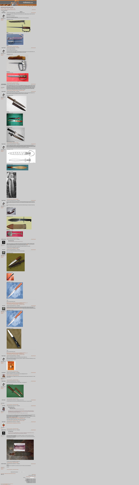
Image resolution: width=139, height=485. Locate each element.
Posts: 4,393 (2, 151)
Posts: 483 (2, 436)
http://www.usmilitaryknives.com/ (21, 418)
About (26, 0)
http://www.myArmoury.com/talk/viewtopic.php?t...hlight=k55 (14, 308)
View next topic (34, 476)
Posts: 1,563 (2, 88)
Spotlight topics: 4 (2, 98)
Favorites (30, 6)
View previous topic (28, 476)
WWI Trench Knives (12, 9)
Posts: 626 (2, 379)
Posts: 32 (1, 428)
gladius (27, 244)
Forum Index (2, 9)
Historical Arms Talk (7, 9)
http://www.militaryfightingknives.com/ (13, 417)
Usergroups (8, 8)
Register (32, 6)
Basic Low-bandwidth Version (5, 484)
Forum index (2, 8)
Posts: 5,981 (2, 257)
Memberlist (5, 8)
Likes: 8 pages (2, 467)
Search (29, 0)
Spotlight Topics (11, 8)
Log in (35, 6)
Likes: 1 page (2, 150)
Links (27, 0)
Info (27, 6)
